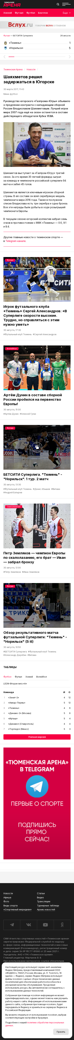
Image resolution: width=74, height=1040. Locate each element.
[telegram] (11, 925)
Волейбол (12, 348)
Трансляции (43, 901)
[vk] (28, 925)
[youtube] (45, 925)
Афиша (7, 897)
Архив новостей (46, 909)
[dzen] (62, 925)
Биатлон (43, 12)
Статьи (41, 893)
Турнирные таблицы (48, 905)
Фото (6, 901)
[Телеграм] (37, 803)
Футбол (30, 12)
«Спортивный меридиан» (17, 909)
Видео (40, 897)
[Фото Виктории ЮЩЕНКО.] (37, 144)
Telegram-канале (16, 240)
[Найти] (58, 4)
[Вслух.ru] (37, 25)
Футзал (19, 12)
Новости (8, 893)
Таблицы (10, 667)
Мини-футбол (10, 94)
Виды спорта (10, 905)
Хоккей (7, 12)
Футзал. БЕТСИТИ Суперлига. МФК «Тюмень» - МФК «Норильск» (37, 44)
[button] (4, 57)
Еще (65, 12)
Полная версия (37, 736)
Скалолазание (13, 506)
